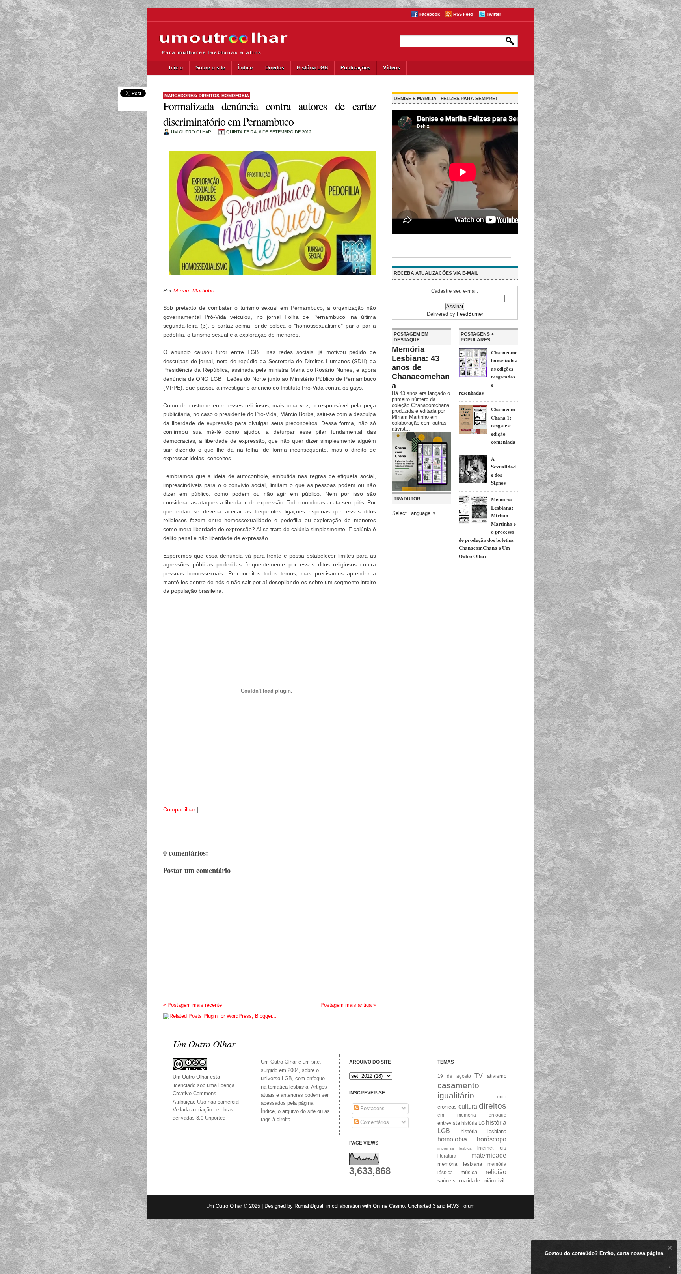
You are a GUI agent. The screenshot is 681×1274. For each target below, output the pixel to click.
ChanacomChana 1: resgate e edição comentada (503, 425)
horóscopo (491, 1139)
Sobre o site (210, 68)
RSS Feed (463, 14)
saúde (444, 1181)
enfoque (497, 1114)
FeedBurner (470, 314)
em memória (456, 1114)
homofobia (235, 95)
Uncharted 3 (421, 1206)
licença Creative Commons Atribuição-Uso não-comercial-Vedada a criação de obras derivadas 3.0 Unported (207, 1101)
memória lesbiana (459, 1164)
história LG (473, 1123)
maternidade (488, 1155)
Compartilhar (179, 809)
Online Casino (389, 1206)
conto (500, 1096)
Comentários (374, 1122)
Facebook (429, 14)
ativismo (496, 1076)
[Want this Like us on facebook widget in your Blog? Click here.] (669, 1266)
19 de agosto (454, 1076)
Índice (245, 68)
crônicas (447, 1107)
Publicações (355, 68)
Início (176, 68)
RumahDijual (308, 1206)
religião (496, 1172)
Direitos (274, 68)
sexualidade (466, 1181)
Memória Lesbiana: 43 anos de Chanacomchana (421, 367)
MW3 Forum (461, 1206)
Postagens (372, 1108)
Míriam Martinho (193, 290)
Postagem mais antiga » (348, 1005)
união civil (493, 1181)
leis (502, 1148)
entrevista (448, 1123)
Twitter (494, 14)
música (469, 1172)
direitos (209, 95)
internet (485, 1147)
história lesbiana (484, 1131)
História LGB (312, 68)
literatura (446, 1155)
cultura (467, 1106)
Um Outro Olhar (224, 1206)
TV (478, 1075)
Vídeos (391, 68)
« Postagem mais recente (192, 1005)
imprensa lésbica (454, 1148)
